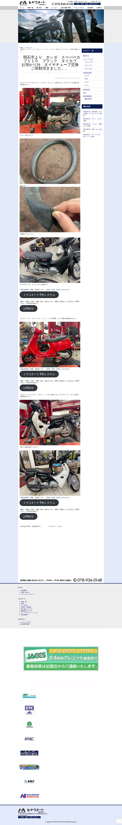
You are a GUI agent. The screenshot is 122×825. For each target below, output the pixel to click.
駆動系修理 (88, 99)
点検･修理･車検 (66, 7)
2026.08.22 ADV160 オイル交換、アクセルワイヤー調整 (92, 113)
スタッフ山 (88, 68)
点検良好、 (26, 289)
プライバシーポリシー (28, 594)
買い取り (39, 7)
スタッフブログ (79, 7)
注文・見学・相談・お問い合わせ (87, 4)
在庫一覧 (30, 7)
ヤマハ (87, 85)
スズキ (87, 82)
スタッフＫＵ (89, 62)
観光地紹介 (86, 89)
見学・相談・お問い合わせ (29, 817)
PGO (86, 79)
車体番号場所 (87, 73)
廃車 (47, 7)
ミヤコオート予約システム (39, 294)
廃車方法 (86, 56)
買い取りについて (26, 609)
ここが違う (24, 605)
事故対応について (26, 611)
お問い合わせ (25, 592)
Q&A (84, 93)
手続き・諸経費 (26, 607)
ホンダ (87, 75)
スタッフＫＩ (89, 65)
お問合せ (99, 7)
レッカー (54, 7)
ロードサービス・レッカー (29, 613)
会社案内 (90, 7)
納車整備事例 (87, 96)
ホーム (22, 7)
